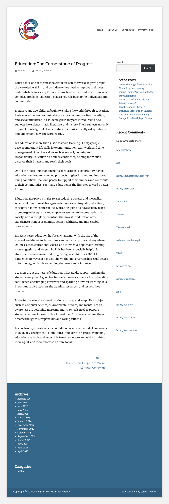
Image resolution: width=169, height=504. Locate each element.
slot (118, 162)
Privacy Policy (146, 29)
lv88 (118, 291)
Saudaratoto (122, 201)
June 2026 (22, 406)
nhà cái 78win (123, 150)
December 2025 (25, 425)
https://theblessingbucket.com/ (132, 175)
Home (99, 29)
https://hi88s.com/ (125, 188)
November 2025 (25, 428)
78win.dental (123, 227)
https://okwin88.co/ (126, 279)
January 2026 (24, 421)
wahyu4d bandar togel (128, 240)
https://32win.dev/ (125, 317)
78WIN (119, 253)
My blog (21, 471)
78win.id (120, 214)
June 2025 (22, 447)
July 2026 (22, 402)
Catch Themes (148, 491)
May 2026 (22, 410)
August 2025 (24, 440)
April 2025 (22, 451)
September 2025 (26, 436)
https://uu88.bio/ (125, 304)
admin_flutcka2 (43, 70)
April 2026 (22, 413)
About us (112, 29)
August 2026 (24, 398)
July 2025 (22, 444)
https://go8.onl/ (124, 266)
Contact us (127, 29)
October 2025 (24, 432)
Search (120, 62)
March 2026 (23, 417)
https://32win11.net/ (126, 330)
